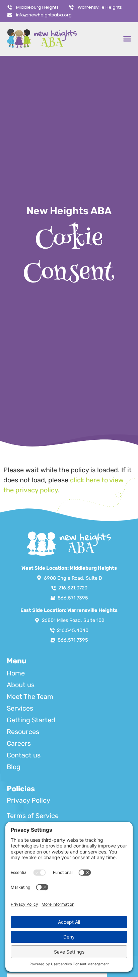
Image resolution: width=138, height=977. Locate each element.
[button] (127, 38)
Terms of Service (33, 816)
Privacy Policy (28, 800)
